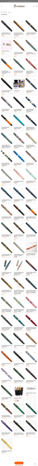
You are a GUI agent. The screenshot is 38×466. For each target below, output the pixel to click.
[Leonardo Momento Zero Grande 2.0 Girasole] (6, 247)
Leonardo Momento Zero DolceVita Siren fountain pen (31, 217)
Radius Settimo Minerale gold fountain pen (18, 416)
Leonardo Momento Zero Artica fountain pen (31, 182)
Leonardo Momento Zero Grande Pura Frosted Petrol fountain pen (19, 328)
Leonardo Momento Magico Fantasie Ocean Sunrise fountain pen (6, 146)
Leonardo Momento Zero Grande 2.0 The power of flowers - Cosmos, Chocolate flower (19, 292)
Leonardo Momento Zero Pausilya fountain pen (19, 381)
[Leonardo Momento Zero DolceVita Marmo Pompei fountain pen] (19, 210)
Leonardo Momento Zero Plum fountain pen (31, 381)
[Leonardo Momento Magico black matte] (19, 102)
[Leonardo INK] (19, 83)
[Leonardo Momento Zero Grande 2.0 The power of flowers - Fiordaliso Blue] (31, 283)
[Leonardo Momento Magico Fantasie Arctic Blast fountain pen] (31, 120)
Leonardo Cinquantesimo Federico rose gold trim (31, 33)
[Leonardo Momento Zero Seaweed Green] (6, 390)
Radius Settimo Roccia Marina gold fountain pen (19, 434)
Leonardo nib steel (17, 398)
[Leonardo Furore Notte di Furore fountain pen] (6, 83)
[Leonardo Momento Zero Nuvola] (31, 356)
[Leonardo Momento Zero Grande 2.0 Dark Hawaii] (31, 228)
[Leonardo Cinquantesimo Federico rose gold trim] (31, 26)
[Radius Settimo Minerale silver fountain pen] (31, 409)
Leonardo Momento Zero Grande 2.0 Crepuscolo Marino (19, 235)
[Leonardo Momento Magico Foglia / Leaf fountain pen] (6, 156)
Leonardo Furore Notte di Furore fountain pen (6, 91)
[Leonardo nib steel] (19, 391)
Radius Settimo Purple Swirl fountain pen (6, 433)
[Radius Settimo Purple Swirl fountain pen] (6, 426)
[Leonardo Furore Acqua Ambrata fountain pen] (19, 45)
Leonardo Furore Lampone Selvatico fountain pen (30, 72)
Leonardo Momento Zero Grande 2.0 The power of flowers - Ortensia (19, 310)
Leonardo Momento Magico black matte (18, 110)
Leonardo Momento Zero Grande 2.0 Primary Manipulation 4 (19, 273)
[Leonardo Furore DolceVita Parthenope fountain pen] (6, 64)
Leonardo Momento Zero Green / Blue (6, 346)
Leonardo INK (16, 90)
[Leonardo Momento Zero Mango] (6, 356)
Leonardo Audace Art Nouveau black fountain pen (6, 33)
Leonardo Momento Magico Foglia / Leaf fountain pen (5, 164)
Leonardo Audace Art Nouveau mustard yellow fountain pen (19, 33)
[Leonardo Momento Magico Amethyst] (6, 102)
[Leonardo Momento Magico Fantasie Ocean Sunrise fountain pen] (6, 138)
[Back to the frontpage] (1, 12)
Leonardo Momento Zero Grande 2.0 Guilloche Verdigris (19, 255)
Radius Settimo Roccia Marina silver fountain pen (30, 433)
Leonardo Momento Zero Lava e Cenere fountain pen (31, 346)
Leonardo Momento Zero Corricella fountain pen (6, 217)
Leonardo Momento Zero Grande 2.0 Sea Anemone (31, 273)
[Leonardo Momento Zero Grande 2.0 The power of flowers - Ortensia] (19, 302)
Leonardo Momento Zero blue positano (19, 200)
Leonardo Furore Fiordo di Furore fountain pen (18, 72)
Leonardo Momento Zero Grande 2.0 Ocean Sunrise (6, 273)
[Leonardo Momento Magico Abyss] (31, 83)
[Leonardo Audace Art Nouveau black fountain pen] (6, 26)
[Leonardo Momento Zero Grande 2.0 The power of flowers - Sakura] (31, 302)
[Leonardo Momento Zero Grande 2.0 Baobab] (6, 228)
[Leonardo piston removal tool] (31, 388)
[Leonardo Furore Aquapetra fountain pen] (31, 45)
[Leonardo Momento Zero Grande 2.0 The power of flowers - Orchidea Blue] (6, 302)
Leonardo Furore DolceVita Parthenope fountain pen (6, 72)
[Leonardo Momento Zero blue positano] (19, 192)
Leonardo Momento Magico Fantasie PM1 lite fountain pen (19, 146)
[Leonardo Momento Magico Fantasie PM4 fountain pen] (31, 138)
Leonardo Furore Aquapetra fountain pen (30, 53)
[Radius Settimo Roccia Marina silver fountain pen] (31, 426)
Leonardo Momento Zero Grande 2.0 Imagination (31, 254)
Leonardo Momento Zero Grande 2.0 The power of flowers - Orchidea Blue (6, 310)
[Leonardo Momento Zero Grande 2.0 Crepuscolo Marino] (19, 228)
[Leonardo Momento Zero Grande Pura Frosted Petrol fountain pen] (19, 320)
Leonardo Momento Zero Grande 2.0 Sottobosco (6, 291)
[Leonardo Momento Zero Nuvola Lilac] (6, 373)
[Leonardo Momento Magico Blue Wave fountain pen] (31, 102)
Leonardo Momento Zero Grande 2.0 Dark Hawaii (31, 236)
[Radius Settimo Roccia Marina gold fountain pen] (19, 426)
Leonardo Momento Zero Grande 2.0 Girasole (6, 255)
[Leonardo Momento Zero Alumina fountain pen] (6, 174)
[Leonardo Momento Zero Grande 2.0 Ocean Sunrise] (6, 265)
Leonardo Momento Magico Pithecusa (18, 164)
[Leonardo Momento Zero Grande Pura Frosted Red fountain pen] (31, 320)
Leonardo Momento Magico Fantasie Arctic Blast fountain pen (30, 128)
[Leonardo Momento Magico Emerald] (19, 120)
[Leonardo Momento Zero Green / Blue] (6, 338)
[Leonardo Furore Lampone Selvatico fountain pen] (31, 64)
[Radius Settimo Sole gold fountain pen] (6, 444)
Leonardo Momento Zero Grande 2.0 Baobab (6, 235)
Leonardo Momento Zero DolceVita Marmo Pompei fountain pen (19, 217)
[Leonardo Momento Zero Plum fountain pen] (31, 373)
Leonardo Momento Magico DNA (5, 128)
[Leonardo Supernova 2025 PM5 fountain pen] (6, 408)
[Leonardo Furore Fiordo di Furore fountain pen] (19, 64)
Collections (5, 12)
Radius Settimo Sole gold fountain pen (6, 451)
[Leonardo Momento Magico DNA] (6, 120)
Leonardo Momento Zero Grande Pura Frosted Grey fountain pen (6, 328)
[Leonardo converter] (6, 45)
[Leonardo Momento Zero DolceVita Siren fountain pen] (31, 210)
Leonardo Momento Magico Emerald (18, 128)
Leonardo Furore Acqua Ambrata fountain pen (18, 53)
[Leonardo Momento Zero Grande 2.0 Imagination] (31, 247)
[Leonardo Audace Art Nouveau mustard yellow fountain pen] (19, 26)
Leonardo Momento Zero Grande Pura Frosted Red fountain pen (31, 328)
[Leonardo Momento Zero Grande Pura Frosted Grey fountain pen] (6, 320)
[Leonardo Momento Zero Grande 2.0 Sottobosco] (6, 283)
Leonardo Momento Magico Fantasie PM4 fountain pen (30, 146)
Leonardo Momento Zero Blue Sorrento (31, 200)
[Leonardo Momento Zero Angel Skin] (19, 174)
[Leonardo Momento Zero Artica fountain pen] (31, 174)
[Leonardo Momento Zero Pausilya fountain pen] (19, 373)
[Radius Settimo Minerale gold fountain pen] (19, 408)
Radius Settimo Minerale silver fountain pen (31, 416)
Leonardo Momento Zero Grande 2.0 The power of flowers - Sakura (31, 310)
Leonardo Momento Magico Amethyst (5, 110)
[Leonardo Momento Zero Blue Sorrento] (31, 193)
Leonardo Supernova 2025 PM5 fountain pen (6, 416)
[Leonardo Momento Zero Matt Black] (19, 356)
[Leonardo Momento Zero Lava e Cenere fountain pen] (31, 338)
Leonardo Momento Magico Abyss (30, 91)
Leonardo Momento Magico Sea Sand (30, 164)
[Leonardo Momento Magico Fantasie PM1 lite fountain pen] (19, 138)
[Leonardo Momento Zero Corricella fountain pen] (6, 210)
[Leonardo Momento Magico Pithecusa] (19, 156)
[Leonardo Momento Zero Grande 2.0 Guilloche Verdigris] (19, 247)
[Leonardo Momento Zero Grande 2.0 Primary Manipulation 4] (19, 265)
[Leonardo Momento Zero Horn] (19, 338)
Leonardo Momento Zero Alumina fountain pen (6, 182)
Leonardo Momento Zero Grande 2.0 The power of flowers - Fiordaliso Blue (31, 291)
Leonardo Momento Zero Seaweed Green (6, 398)
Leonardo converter (5, 50)
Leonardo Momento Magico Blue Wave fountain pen (30, 110)
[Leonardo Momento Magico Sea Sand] (31, 156)
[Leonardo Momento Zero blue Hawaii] (6, 193)
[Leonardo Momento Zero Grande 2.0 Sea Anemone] (31, 265)
